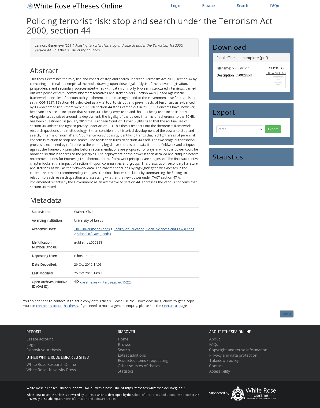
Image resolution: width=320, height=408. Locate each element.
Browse (208, 6)
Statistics (126, 371)
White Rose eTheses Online (78, 6)
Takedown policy (224, 360)
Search (242, 6)
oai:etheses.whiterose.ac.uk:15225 (106, 282)
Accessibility (219, 371)
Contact (216, 365)
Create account (39, 339)
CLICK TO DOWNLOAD (276, 70)
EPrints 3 (90, 395)
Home (123, 339)
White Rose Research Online (51, 364)
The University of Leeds (92, 229)
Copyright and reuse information (238, 349)
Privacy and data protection (233, 355)
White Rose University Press (51, 369)
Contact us (170, 305)
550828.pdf (240, 68)
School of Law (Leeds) (94, 233)
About (214, 339)
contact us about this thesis (57, 305)
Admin (286, 314)
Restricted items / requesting (143, 360)
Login (175, 6)
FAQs (274, 6)
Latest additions (132, 355)
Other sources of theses (139, 365)
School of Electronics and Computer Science (161, 395)
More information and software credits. (90, 398)
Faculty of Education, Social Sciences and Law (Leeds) (154, 229)
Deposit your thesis (43, 349)
